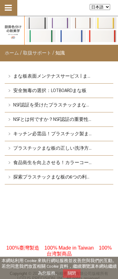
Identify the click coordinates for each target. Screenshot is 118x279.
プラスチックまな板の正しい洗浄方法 (52, 148)
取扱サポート (38, 53)
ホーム (12, 53)
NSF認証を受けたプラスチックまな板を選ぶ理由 (63, 105)
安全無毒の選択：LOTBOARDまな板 (49, 90)
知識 (59, 53)
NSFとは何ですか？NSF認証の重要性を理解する (62, 119)
